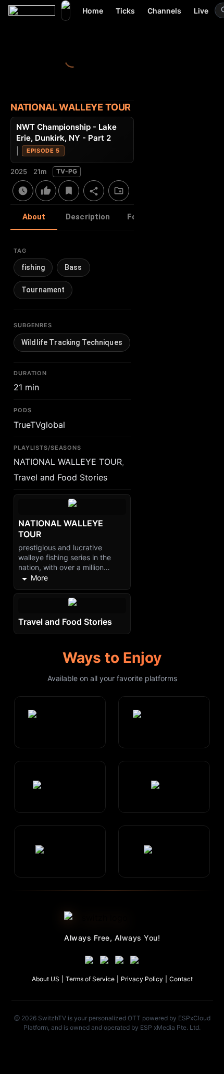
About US (45, 979)
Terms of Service (90, 979)
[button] (33, 267)
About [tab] (34, 216)
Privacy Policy (142, 979)
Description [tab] (88, 216)
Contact (181, 979)
